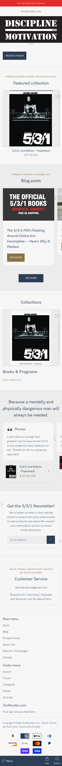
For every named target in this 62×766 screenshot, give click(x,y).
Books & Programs (20, 371)
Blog (5, 631)
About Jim (9, 644)
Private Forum (11, 638)
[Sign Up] (51, 540)
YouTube (8, 697)
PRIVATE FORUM (15, 55)
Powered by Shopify (29, 726)
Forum (7, 678)
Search (7, 671)
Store (6, 625)
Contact (7, 657)
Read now (16, 257)
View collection (12, 379)
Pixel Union (12, 726)
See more (31, 278)
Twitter (7, 691)
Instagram (9, 684)
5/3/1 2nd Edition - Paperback (31, 150)
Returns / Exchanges (15, 651)
